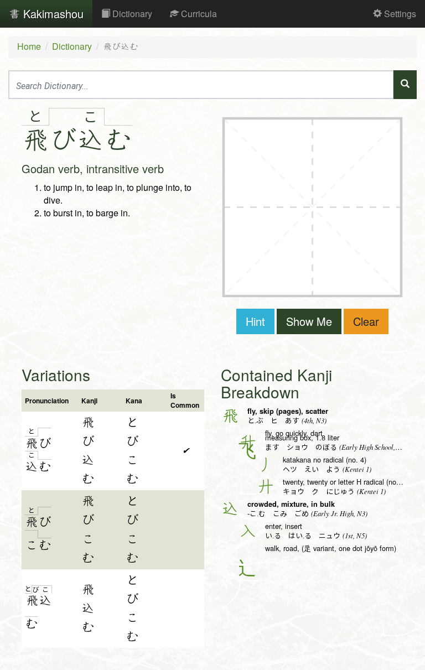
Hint (255, 321)
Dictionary (131, 13)
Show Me (309, 321)
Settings (399, 13)
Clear (366, 321)
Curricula (198, 13)
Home (29, 46)
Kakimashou (52, 14)
